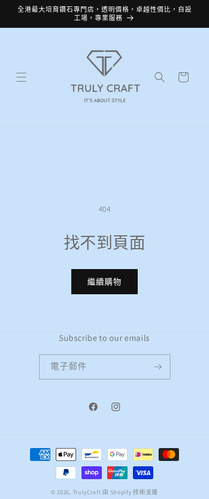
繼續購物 (104, 282)
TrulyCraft (87, 492)
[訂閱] (158, 366)
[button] (21, 77)
